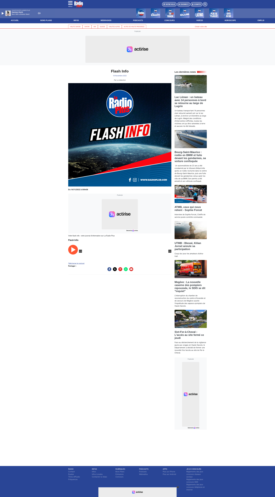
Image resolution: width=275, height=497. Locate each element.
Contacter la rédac (99, 477)
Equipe (71, 474)
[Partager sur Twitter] (114, 270)
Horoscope (230, 20)
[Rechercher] (205, 4)
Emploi (261, 20)
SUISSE (102, 26)
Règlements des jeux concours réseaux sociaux (194, 474)
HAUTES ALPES (114, 26)
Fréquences (73, 479)
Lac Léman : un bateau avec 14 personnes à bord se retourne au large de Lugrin (190, 102)
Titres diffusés (74, 477)
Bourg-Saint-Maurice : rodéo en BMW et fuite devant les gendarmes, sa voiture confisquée (190, 157)
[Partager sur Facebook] (108, 270)
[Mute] (39, 13)
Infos (76, 20)
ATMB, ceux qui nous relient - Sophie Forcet (188, 208)
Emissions (119, 474)
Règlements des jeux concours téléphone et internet (195, 487)
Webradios (106, 20)
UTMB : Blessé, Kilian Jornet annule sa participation (188, 246)
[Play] (3, 13)
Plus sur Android (169, 474)
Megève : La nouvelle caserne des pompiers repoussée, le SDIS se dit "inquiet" (190, 287)
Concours (169, 20)
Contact (71, 472)
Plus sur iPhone (169, 472)
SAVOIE (87, 26)
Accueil (15, 20)
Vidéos (199, 20)
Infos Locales (97, 474)
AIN (94, 26)
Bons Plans (46, 20)
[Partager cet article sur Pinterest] (119, 270)
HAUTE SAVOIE (75, 26)
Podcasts (138, 20)
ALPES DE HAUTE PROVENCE (134, 26)
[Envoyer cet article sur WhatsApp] (125, 270)
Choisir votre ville (201, 26)
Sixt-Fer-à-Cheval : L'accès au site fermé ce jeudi (189, 334)
